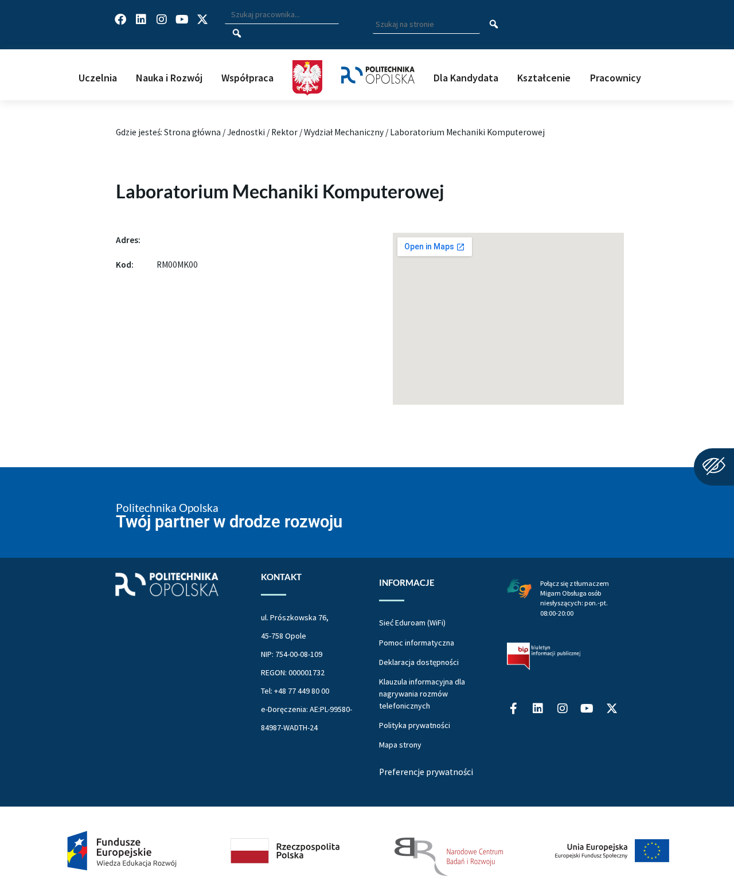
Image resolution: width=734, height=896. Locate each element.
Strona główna (192, 132)
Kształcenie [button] (544, 77)
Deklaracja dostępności (419, 662)
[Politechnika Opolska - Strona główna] (378, 63)
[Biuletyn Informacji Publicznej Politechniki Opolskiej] (543, 657)
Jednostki (246, 132)
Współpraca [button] (247, 77)
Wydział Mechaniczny (344, 132)
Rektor (284, 132)
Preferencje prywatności (426, 772)
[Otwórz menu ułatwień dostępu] (714, 467)
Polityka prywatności (414, 725)
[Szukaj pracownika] (236, 34)
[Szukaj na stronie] (494, 24)
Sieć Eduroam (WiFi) (412, 622)
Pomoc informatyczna (416, 642)
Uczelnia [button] (98, 77)
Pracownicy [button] (615, 77)
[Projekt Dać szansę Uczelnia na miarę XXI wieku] (367, 851)
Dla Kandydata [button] (466, 77)
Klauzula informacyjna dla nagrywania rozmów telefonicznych (422, 693)
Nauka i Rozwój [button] (169, 77)
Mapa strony (400, 745)
